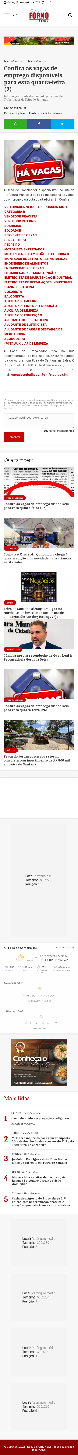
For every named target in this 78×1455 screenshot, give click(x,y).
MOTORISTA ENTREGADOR (24, 249)
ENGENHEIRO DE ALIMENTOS (26, 263)
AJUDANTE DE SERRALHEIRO (26, 320)
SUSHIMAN (12, 226)
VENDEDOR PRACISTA (20, 216)
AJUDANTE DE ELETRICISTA (25, 325)
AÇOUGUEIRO (14, 339)
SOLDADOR (12, 230)
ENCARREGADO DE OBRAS (24, 268)
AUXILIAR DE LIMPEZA (21, 310)
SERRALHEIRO (15, 240)
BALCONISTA (14, 296)
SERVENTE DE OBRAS (20, 235)
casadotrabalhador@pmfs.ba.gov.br (39, 374)
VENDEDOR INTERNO (20, 221)
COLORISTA (13, 292)
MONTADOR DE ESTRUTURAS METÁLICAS (35, 259)
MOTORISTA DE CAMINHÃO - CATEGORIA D (36, 254)
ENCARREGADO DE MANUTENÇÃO (30, 273)
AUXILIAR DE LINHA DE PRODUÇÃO (30, 306)
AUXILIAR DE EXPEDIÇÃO (23, 315)
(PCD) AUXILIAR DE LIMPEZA (26, 343)
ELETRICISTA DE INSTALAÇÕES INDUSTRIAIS (38, 282)
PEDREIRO (12, 244)
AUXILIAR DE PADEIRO (20, 301)
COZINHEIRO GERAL (19, 287)
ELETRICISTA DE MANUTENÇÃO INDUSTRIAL (38, 277)
